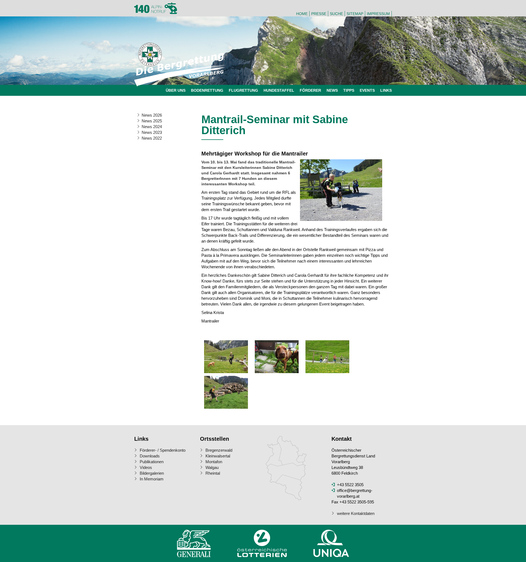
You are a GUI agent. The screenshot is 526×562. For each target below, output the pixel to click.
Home (302, 13)
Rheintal (212, 473)
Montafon (213, 461)
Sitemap (355, 13)
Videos (146, 467)
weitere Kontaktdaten (356, 513)
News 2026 (152, 115)
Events (367, 90)
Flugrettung (243, 90)
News (332, 90)
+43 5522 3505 (350, 484)
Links (386, 90)
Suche (336, 13)
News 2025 (152, 121)
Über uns (175, 90)
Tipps (348, 90)
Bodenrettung (207, 90)
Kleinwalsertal (217, 456)
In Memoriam (152, 479)
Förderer (310, 90)
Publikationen (152, 461)
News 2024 (152, 126)
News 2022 (152, 138)
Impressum (378, 13)
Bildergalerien (152, 473)
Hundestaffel (279, 90)
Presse (318, 13)
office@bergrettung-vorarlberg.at (354, 493)
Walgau (212, 467)
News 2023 (152, 132)
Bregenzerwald (218, 450)
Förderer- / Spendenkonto (162, 450)
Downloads (150, 456)
